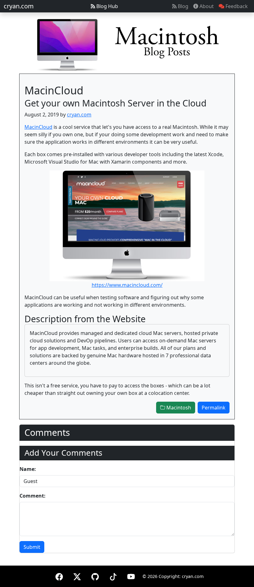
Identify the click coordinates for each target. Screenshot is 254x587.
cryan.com (19, 6)
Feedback (236, 6)
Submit (32, 547)
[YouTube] (131, 576)
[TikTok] (113, 576)
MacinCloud (38, 127)
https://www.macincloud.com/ (127, 285)
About (206, 6)
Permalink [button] (214, 407)
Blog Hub (106, 6)
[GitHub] (95, 576)
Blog (182, 6)
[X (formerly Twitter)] (77, 576)
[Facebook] (59, 576)
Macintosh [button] (178, 407)
